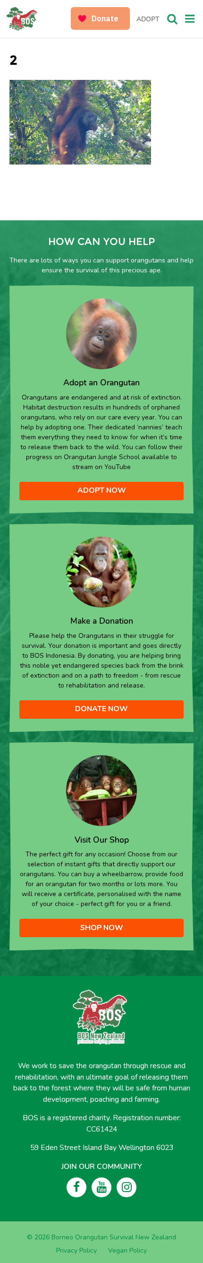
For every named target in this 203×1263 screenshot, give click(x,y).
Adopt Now (101, 490)
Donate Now (101, 709)
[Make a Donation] (101, 571)
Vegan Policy (127, 1250)
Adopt (147, 19)
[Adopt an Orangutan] (101, 333)
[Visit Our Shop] (101, 789)
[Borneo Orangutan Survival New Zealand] (39, 19)
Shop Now (101, 928)
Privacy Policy (76, 1250)
